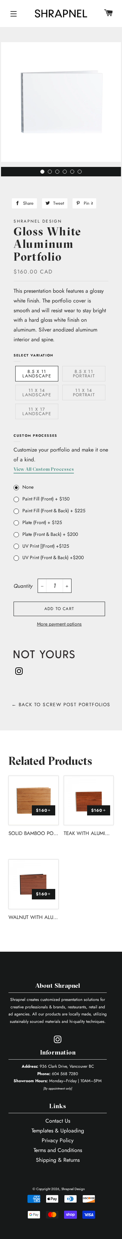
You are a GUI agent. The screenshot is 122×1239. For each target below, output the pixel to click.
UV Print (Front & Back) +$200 (53, 557)
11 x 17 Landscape (36, 411)
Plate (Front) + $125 (42, 522)
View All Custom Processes (44, 469)
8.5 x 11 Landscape (36, 373)
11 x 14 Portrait (84, 392)
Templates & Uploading (58, 1130)
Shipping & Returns (58, 1160)
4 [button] (66, 173)
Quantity (23, 586)
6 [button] (81, 173)
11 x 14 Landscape (36, 392)
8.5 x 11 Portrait (84, 373)
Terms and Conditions (58, 1150)
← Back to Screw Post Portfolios (61, 704)
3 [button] (59, 173)
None (28, 487)
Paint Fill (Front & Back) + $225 (53, 510)
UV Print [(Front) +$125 (45, 546)
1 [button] (44, 173)
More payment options (59, 624)
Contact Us (57, 1121)
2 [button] (51, 173)
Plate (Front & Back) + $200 (50, 534)
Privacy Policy (58, 1140)
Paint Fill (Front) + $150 (45, 498)
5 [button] (73, 173)
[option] (61, 104)
